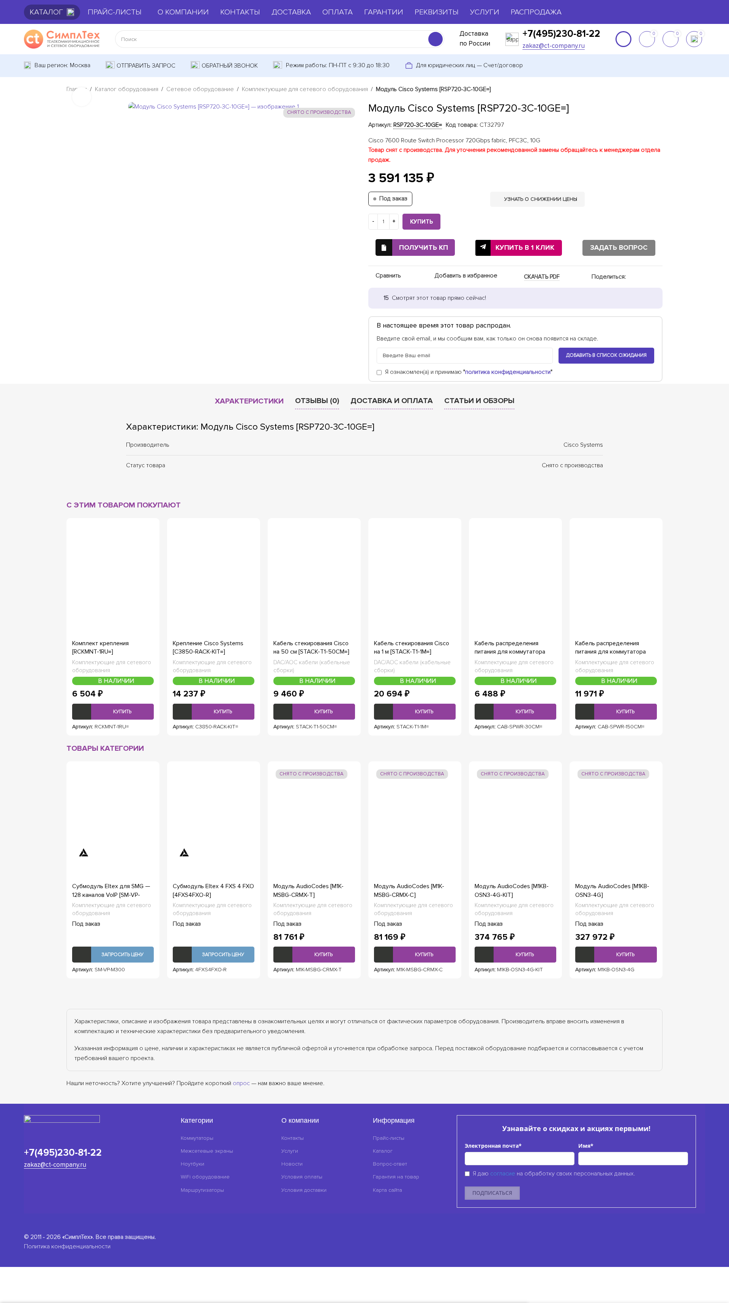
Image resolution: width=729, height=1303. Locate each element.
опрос (241, 1083)
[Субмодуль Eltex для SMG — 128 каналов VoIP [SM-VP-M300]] (113, 814)
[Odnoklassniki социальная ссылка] (630, 277)
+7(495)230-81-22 (561, 33)
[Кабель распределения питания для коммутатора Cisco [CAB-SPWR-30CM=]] (515, 571)
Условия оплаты (301, 1177)
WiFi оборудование (205, 1177)
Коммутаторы (197, 1138)
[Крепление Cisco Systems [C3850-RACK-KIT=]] (213, 571)
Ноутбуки (192, 1164)
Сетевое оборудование (200, 89)
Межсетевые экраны (207, 1151)
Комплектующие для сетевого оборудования (305, 89)
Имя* (585, 1145)
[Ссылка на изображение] (62, 1123)
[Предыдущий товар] (639, 90)
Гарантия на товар (396, 1177)
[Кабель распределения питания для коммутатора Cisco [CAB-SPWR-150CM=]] (616, 571)
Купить (421, 221)
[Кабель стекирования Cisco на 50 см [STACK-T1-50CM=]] (314, 571)
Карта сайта (387, 1190)
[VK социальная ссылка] (648, 277)
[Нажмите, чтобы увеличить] (81, 96)
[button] (113, 712)
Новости (292, 1164)
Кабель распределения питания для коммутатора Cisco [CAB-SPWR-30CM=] (510, 652)
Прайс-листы (388, 1138)
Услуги (289, 1151)
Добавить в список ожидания (606, 355)
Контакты (292, 1138)
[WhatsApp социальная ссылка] (639, 277)
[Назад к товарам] (648, 90)
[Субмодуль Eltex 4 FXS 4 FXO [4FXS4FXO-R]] (213, 814)
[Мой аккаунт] (623, 39)
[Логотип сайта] (62, 39)
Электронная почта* (493, 1145)
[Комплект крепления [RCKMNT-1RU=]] (113, 571)
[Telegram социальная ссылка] (658, 277)
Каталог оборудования (126, 89)
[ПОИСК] (435, 39)
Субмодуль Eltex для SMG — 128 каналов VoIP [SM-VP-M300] (111, 894)
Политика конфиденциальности (67, 1246)
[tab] (249, 401)
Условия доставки (304, 1190)
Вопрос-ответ (390, 1164)
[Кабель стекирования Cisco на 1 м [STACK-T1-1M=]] (415, 571)
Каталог (383, 1151)
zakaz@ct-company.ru (553, 46)
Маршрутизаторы (202, 1190)
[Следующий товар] (658, 90)
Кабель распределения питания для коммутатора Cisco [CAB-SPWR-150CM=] (611, 652)
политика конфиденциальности (508, 372)
